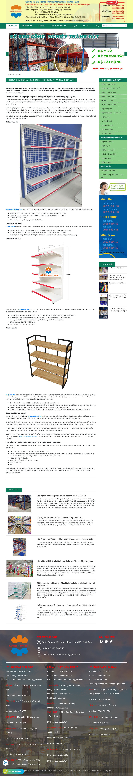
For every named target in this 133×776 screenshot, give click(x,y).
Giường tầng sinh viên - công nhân (112, 176)
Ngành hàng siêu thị (112, 80)
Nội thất (106, 166)
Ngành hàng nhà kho (112, 137)
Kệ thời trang (106, 117)
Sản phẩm (41, 26)
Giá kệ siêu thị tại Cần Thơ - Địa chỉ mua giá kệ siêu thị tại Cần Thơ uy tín (66, 606)
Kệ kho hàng (106, 162)
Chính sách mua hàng (59, 26)
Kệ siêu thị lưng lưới (109, 84)
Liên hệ (96, 26)
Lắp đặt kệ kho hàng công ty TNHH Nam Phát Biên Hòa (61, 496)
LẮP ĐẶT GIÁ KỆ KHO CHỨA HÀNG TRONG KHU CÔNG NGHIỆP (65, 539)
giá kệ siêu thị (24, 309)
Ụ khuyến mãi (107, 121)
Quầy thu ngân (107, 129)
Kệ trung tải (106, 146)
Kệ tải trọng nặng (108, 150)
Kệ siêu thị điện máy (109, 105)
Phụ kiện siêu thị (108, 133)
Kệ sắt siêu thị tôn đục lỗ (111, 88)
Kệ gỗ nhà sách (107, 101)
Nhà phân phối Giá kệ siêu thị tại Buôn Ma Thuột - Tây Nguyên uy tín (65, 562)
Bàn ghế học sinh (108, 171)
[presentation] (7, 54)
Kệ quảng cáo (107, 109)
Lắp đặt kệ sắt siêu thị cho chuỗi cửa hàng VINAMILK (60, 517)
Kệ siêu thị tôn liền (109, 92)
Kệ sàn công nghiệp (109, 154)
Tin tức (85, 26)
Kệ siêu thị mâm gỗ (109, 96)
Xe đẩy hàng (106, 158)
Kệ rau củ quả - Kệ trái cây (111, 113)
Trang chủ (13, 26)
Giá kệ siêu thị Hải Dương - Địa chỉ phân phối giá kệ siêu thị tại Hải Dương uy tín (66, 584)
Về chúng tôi (27, 26)
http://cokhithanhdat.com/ (28, 436)
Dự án (75, 26)
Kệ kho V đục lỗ (107, 142)
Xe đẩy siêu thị (107, 125)
